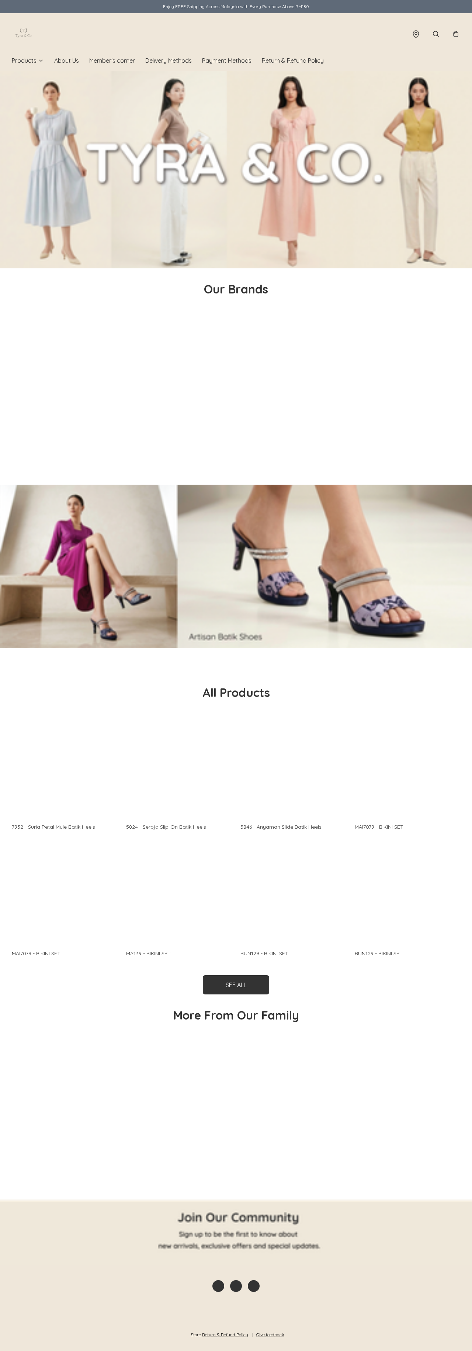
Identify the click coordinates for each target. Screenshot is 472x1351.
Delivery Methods (168, 60)
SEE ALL (236, 985)
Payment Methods (226, 60)
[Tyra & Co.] (23, 34)
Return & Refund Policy (293, 60)
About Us (66, 60)
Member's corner (112, 60)
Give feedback (270, 1334)
